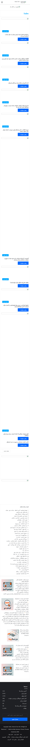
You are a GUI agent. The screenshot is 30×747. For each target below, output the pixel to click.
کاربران (9, 739)
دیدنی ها (24, 703)
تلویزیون (4, 737)
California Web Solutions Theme (16, 729)
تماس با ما (14, 739)
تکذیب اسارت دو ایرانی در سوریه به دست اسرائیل (18, 442)
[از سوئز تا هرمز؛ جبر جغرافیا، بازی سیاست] (7, 675)
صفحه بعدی (6, 451)
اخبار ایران (24, 693)
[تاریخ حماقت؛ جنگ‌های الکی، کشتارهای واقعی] (7, 590)
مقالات (24, 708)
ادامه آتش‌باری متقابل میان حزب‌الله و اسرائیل (18, 83)
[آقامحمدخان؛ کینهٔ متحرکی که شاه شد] (7, 656)
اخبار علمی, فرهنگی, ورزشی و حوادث (17, 698)
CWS (18, 731)
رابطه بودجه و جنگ (24, 630)
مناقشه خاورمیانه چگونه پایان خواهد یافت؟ (19, 282)
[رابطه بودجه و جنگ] (13, 641)
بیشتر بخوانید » (23, 39)
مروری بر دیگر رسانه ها (20, 706)
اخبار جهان (24, 696)
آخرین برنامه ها (22, 691)
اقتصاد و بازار (23, 701)
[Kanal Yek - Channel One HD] (19, 2)
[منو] (2, 3)
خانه (21, 734)
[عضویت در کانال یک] (15, 6)
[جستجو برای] (28, 3)
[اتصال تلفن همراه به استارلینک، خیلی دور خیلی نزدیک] (7, 609)
